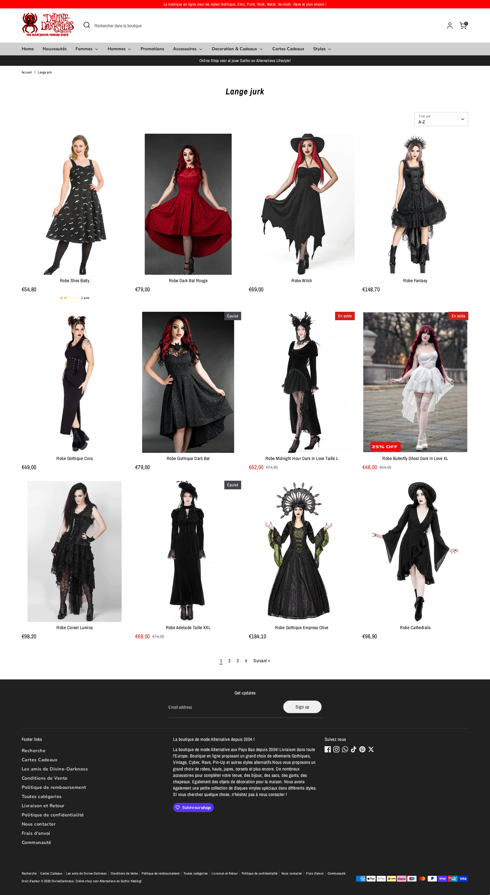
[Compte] (450, 25)
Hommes (117, 49)
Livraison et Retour (43, 806)
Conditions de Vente (45, 778)
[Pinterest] (362, 749)
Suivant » (261, 660)
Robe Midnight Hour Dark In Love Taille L (301, 458)
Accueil (27, 72)
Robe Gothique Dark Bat (188, 458)
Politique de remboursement (54, 787)
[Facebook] (328, 749)
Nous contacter (39, 824)
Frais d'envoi (36, 833)
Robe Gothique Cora (74, 458)
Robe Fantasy (415, 280)
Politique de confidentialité (53, 815)
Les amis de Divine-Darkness (55, 769)
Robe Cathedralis (415, 627)
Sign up (302, 707)
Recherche (33, 751)
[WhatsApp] (345, 749)
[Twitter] (371, 749)
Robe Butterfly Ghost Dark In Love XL (415, 458)
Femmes (85, 49)
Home (28, 49)
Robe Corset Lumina (74, 627)
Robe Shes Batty (75, 280)
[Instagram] (336, 749)
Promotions (152, 49)
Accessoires (185, 49)
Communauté (36, 842)
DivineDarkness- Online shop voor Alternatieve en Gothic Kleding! (97, 881)
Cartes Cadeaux (288, 49)
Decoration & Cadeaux (235, 49)
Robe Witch (301, 280)
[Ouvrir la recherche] (87, 25)
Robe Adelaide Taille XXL (188, 627)
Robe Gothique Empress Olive (301, 627)
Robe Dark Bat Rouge (188, 280)
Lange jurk (45, 72)
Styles (320, 49)
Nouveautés (55, 49)
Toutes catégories (42, 796)
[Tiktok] (354, 749)
